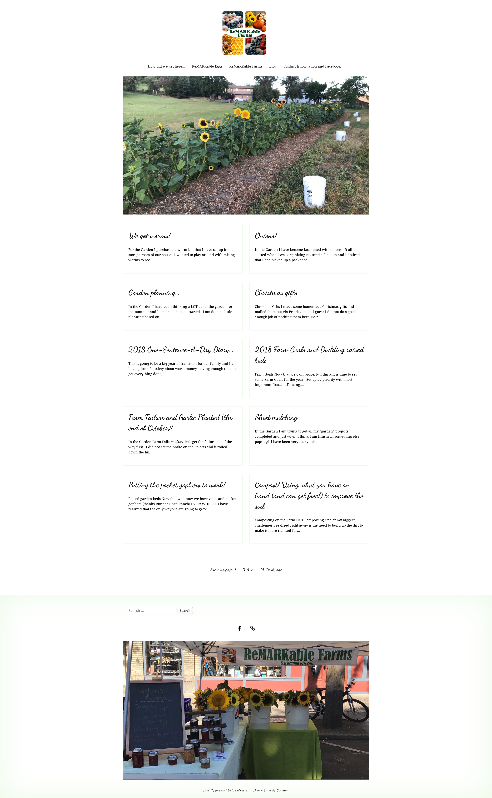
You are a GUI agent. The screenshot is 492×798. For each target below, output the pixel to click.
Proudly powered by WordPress (225, 790)
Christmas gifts (276, 292)
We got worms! (149, 235)
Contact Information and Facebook (312, 66)
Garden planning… (154, 292)
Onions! (266, 235)
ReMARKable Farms (245, 66)
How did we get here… (166, 66)
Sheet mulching (276, 417)
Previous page (221, 569)
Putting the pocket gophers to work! (177, 484)
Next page (274, 569)
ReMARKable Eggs (207, 66)
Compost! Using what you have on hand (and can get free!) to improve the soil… (309, 495)
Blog (273, 66)
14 (262, 569)
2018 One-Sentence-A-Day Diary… (181, 349)
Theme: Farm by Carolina (271, 790)
